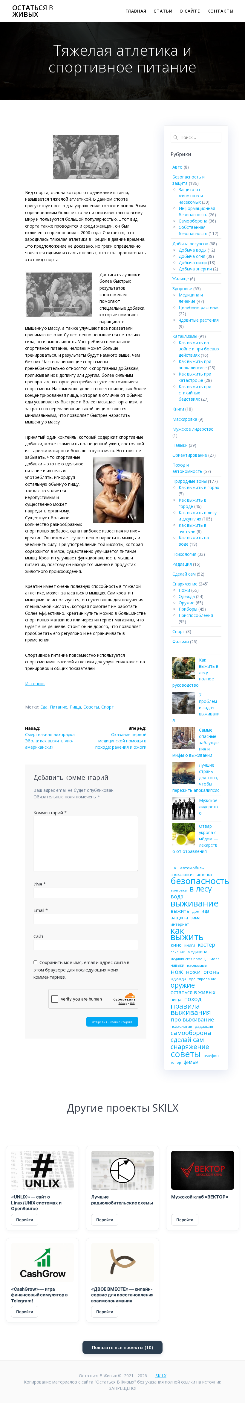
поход (192, 999)
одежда (178, 978)
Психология (184, 554)
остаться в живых (193, 992)
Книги (178, 409)
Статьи (163, 11)
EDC (174, 868)
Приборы (188, 609)
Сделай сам (184, 574)
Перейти (24, 1219)
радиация (204, 1026)
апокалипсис (182, 874)
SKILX (160, 1375)
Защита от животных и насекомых (191, 196)
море (215, 958)
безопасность (200, 881)
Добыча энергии (195, 269)
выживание (194, 903)
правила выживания (191, 1009)
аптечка (204, 874)
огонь (211, 972)
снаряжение (190, 1046)
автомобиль (192, 868)
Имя (39, 884)
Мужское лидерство (193, 429)
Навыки (180, 445)
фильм (191, 1062)
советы (91, 707)
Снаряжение (184, 584)
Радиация (182, 564)
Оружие (187, 603)
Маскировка (184, 419)
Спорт (178, 631)
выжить (180, 911)
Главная (135, 11)
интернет (180, 924)
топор (176, 1062)
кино (176, 945)
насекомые (197, 965)
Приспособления (196, 615)
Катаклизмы (184, 336)
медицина (197, 951)
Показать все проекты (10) (122, 1347)
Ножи (184, 590)
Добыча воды (192, 250)
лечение (178, 952)
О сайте (190, 11)
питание (58, 707)
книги (189, 945)
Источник (35, 683)
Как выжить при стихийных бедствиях (195, 393)
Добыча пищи (193, 262)
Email (40, 910)
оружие (183, 985)
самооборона (191, 1033)
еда (44, 707)
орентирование (202, 979)
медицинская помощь (189, 958)
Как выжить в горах (199, 487)
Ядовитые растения (199, 320)
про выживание (192, 1019)
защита (179, 918)
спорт (107, 707)
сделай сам (187, 1039)
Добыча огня (192, 256)
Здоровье (182, 288)
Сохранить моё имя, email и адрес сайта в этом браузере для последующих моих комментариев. (81, 969)
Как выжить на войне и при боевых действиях (199, 349)
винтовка (179, 890)
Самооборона (193, 221)
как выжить (187, 933)
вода (177, 896)
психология (181, 1026)
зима (195, 918)
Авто (177, 167)
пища (75, 707)
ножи (193, 972)
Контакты (220, 11)
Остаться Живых (32, 11)
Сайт (38, 936)
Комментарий (50, 812)
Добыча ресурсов (190, 243)
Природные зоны (189, 481)
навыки (177, 965)
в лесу (200, 889)
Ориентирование (189, 455)
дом (196, 911)
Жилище (180, 278)
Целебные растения (199, 307)
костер (206, 945)
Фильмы (180, 641)
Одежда (187, 596)
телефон (211, 1055)
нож (177, 971)
